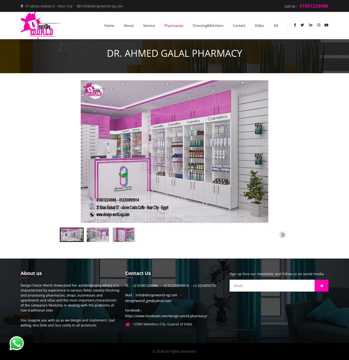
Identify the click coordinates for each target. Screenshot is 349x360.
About (129, 25)
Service (149, 25)
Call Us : (306, 6)
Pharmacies (173, 25)
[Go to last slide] (66, 234)
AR (276, 25)
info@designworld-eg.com (102, 6)
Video (259, 25)
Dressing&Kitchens (208, 25)
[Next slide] (282, 234)
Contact (239, 25)
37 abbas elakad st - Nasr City (48, 6)
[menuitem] (72, 235)
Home (109, 25)
